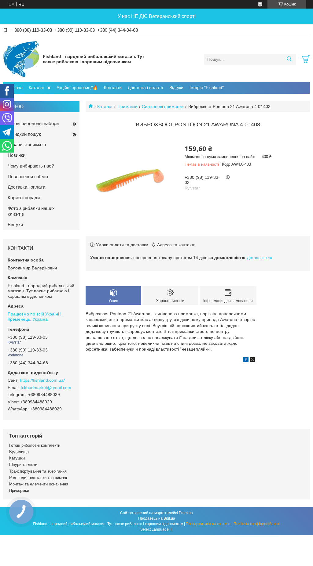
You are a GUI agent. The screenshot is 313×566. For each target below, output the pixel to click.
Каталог (36, 87)
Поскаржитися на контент (208, 524)
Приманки (127, 106)
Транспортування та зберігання (38, 471)
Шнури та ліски (23, 464)
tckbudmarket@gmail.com (46, 387)
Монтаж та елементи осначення (38, 484)
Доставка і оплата (145, 87)
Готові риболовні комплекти (34, 445)
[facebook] (246, 360)
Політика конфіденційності (257, 524)
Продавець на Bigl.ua (156, 518)
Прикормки (19, 490)
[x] (252, 360)
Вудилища (19, 451)
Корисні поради (24, 197)
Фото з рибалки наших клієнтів (31, 211)
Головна (14, 87)
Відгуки (176, 87)
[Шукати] (289, 59)
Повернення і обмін (28, 176)
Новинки (16, 155)
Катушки (17, 458)
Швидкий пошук (24, 134)
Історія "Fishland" (207, 87)
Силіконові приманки (163, 106)
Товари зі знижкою (27, 144)
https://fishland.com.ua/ (42, 380)
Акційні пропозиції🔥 (77, 87)
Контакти (113, 87)
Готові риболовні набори (33, 123)
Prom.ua (186, 513)
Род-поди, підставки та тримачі (38, 477)
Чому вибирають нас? (31, 165)
